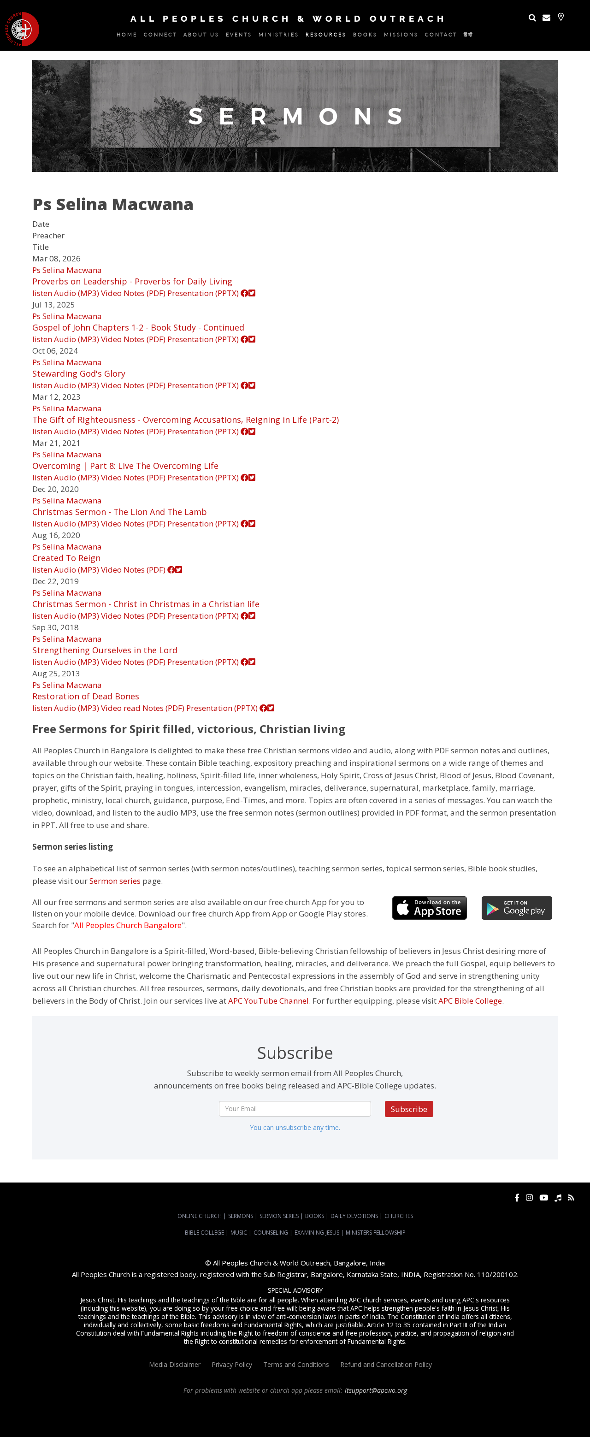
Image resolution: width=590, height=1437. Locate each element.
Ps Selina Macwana (67, 270)
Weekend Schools (325, 1423)
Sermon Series (279, 1216)
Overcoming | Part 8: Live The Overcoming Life (125, 465)
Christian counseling (377, 1423)
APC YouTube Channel (268, 1000)
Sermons (240, 1216)
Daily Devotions (354, 1216)
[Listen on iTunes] (558, 1197)
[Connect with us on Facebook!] (516, 1197)
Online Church (199, 1216)
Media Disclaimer (175, 1364)
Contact (441, 36)
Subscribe (409, 1109)
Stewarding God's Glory (78, 373)
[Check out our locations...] (561, 17)
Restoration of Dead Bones (85, 696)
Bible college (183, 1423)
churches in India (276, 1415)
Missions (401, 36)
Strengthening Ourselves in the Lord (104, 650)
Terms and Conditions (296, 1364)
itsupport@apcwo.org (376, 1390)
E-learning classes (277, 1423)
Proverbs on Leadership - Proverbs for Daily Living (132, 281)
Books (365, 36)
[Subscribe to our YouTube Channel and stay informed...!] (543, 1197)
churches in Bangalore (213, 1415)
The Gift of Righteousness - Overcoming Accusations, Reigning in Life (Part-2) (185, 419)
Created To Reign (66, 557)
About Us (201, 36)
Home (127, 36)
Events (239, 36)
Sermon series (115, 880)
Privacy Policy (232, 1364)
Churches (398, 1216)
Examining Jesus (317, 1232)
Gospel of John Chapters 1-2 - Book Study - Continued (138, 327)
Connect (160, 36)
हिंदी (468, 36)
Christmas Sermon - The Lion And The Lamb (119, 511)
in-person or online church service (168, 1407)
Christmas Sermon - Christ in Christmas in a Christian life (146, 603)
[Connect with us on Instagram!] (529, 1197)
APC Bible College (470, 1000)
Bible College (204, 1232)
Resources (326, 36)
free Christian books (529, 1415)
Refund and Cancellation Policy (386, 1364)
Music (238, 1232)
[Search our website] (532, 17)
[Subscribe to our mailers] (546, 17)
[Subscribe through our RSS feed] (571, 1197)
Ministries (279, 36)
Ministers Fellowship (376, 1232)
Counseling (271, 1232)
